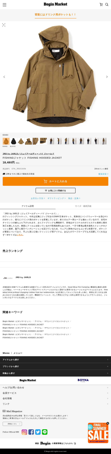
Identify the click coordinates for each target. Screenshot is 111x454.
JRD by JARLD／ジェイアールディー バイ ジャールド (28, 154)
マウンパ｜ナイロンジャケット (56, 321)
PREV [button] (4, 76)
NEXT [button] (107, 76)
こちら (20, 235)
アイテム (38, 321)
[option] (55, 78)
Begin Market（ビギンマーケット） (17, 321)
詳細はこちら (12, 424)
